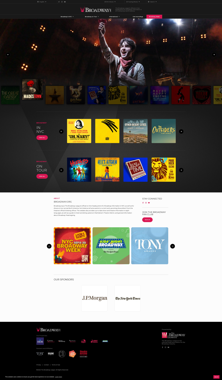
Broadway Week (154, 16)
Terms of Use (56, 365)
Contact (46, 365)
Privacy (38, 365)
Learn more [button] (58, 377)
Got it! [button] (216, 377)
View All (42, 137)
